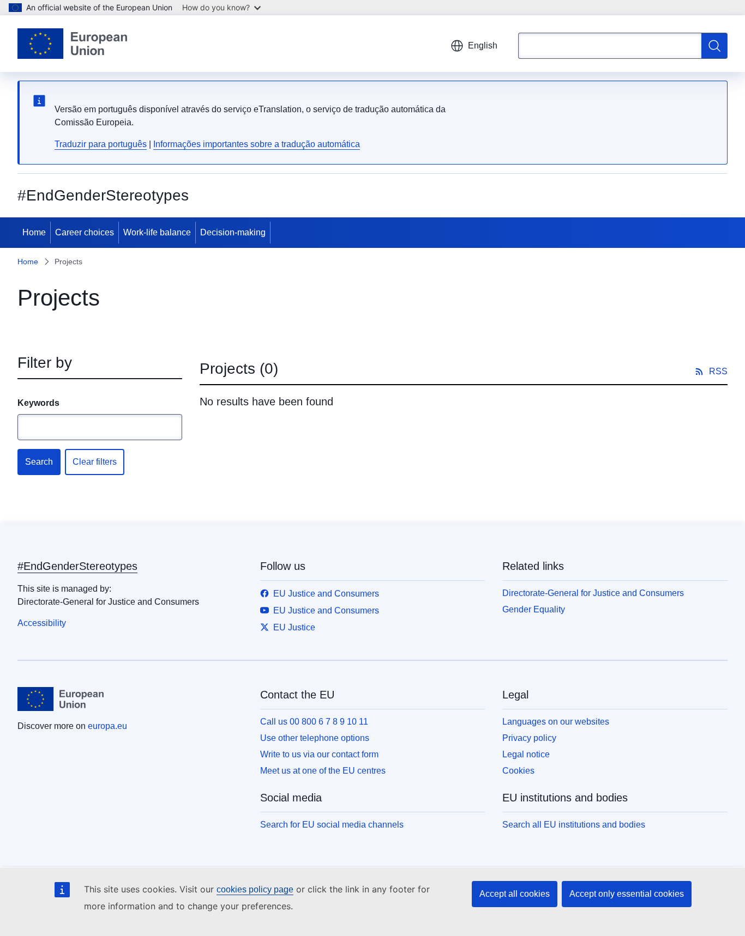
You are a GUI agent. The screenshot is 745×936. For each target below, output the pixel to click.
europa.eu (107, 726)
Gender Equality (533, 609)
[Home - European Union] (72, 43)
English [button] (482, 45)
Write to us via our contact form (319, 754)
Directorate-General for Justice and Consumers (593, 593)
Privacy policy (529, 738)
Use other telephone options (314, 738)
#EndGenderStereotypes (77, 566)
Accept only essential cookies (626, 893)
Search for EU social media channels (332, 824)
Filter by (44, 362)
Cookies (518, 770)
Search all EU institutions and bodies (573, 824)
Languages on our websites (555, 721)
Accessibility (41, 623)
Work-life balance (157, 232)
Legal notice (526, 754)
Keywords (38, 403)
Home (34, 232)
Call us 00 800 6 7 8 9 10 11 (314, 721)
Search (39, 461)
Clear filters (95, 461)
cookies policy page (255, 889)
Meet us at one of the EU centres (323, 770)
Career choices (84, 232)
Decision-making (233, 232)
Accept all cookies (514, 893)
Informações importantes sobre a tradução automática (256, 144)
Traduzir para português (101, 144)
